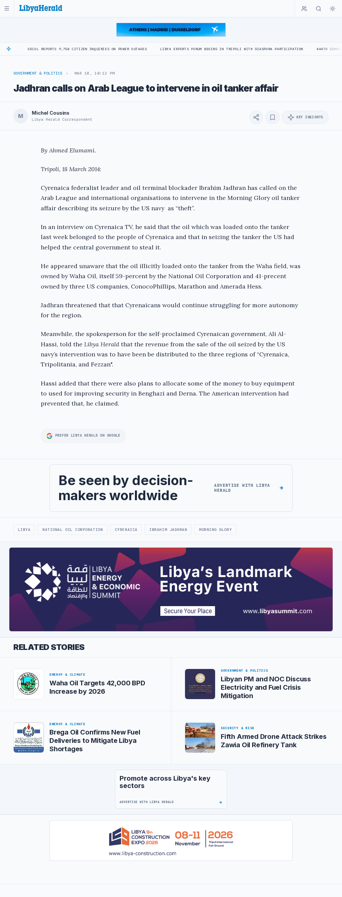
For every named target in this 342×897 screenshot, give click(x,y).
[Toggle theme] (332, 8)
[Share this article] (256, 117)
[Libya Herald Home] (40, 8)
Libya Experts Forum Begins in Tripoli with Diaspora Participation (211, 49)
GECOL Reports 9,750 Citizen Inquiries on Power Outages (66, 49)
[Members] (304, 8)
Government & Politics (37, 73)
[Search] (318, 8)
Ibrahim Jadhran (168, 529)
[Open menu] (7, 8)
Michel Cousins (50, 113)
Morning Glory (215, 529)
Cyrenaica (126, 529)
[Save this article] (272, 117)
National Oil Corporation (72, 529)
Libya (24, 529)
